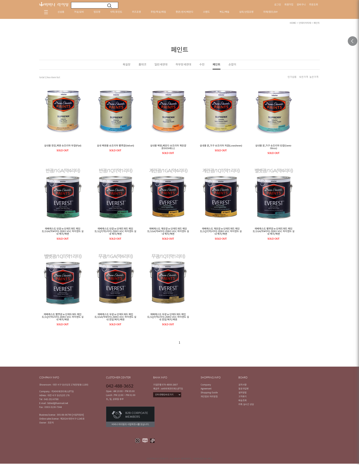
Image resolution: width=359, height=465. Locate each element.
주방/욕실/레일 (158, 12)
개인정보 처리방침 (209, 396)
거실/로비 (79, 12)
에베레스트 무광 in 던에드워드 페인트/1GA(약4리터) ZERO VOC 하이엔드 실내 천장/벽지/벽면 (115, 317)
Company (206, 385)
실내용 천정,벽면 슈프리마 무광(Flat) (62, 146)
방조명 (97, 12)
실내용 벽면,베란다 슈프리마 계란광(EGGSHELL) (168, 147)
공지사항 (242, 385)
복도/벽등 (224, 12)
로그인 (277, 4)
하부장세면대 (183, 64)
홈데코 (142, 64)
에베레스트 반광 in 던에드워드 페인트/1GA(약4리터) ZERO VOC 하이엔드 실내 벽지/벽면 (63, 231)
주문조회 (313, 4)
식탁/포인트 (116, 12)
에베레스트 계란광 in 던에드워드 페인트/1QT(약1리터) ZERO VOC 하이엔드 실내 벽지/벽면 (221, 231)
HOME (293, 23)
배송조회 (242, 400)
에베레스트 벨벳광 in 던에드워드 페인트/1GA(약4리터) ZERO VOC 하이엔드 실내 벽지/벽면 (273, 231)
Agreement (206, 389)
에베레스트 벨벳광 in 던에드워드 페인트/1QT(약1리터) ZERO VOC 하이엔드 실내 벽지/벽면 (63, 317)
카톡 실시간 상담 (246, 404)
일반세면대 (161, 64)
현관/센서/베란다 (184, 12)
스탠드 (206, 12)
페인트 (317, 23)
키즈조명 (136, 12)
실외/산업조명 (246, 12)
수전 (202, 64)
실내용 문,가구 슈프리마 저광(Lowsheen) (221, 146)
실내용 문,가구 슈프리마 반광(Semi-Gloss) (273, 147)
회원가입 (288, 4)
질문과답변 (243, 389)
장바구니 (301, 4)
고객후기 (242, 396)
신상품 (61, 12)
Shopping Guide (209, 392)
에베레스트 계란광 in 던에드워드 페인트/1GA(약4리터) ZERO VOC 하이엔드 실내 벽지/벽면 (168, 231)
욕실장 (127, 64)
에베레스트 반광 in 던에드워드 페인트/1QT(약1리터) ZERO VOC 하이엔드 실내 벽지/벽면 (115, 231)
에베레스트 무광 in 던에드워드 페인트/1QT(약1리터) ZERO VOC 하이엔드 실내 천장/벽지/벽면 (168, 317)
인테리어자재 (305, 23)
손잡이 (232, 64)
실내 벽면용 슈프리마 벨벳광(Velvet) (115, 146)
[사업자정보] (78, 415)
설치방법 (242, 392)
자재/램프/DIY (270, 12)
